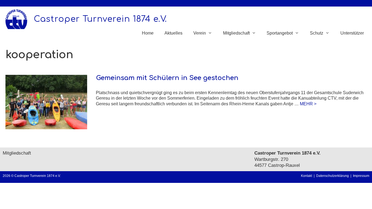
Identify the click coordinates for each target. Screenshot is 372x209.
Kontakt (306, 176)
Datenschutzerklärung (333, 176)
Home (148, 33)
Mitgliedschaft (17, 153)
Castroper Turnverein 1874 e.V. (100, 19)
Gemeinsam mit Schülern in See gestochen (167, 78)
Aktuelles (173, 33)
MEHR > (308, 104)
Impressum (361, 176)
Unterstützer (352, 33)
